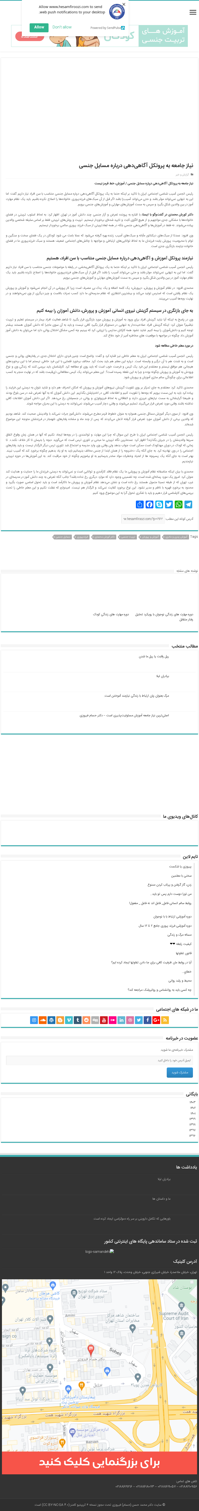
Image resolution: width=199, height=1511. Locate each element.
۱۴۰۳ (193, 1102)
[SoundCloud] (43, 1020)
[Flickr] (112, 1020)
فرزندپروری (82, 537)
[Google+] (156, 1020)
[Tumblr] (78, 1020)
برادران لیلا (162, 676)
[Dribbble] (130, 1020)
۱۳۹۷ (192, 1130)
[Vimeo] (69, 1020)
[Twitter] (139, 1020)
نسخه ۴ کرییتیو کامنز (83, 1505)
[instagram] (34, 1020)
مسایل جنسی (63, 537)
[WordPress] (51, 1020)
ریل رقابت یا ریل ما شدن (154, 656)
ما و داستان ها (161, 1199)
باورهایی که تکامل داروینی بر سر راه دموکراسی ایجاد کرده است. (131, 1218)
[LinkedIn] (121, 1020)
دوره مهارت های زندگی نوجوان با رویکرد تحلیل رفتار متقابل (164, 617)
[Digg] (95, 1020)
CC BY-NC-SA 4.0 (55, 1505)
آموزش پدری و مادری (176, 537)
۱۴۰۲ (193, 1108)
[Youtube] (104, 1020)
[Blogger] (60, 1020)
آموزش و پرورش (150, 537)
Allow (39, 27)
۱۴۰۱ (193, 1113)
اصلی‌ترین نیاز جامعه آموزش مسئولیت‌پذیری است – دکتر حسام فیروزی (124, 715)
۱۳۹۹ (192, 1119)
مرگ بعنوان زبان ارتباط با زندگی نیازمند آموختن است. (136, 696)
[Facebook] (147, 1020)
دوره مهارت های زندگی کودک (111, 614)
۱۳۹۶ (192, 1136)
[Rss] (165, 1020)
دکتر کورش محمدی (105, 537)
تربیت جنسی (128, 537)
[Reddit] (86, 1020)
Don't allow (62, 27)
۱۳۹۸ (192, 1124)
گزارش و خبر (182, 174)
